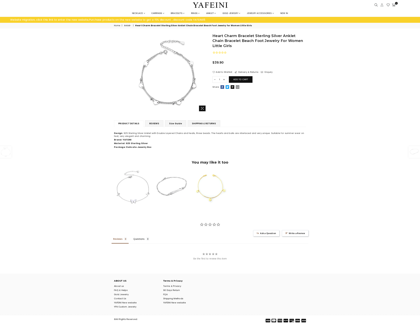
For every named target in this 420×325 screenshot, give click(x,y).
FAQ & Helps (121, 290)
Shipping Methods (173, 298)
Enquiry (268, 72)
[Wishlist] (388, 4)
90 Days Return (171, 290)
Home (117, 25)
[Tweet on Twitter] (227, 87)
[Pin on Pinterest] (232, 87)
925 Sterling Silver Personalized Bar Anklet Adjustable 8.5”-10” (171, 181)
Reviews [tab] (117, 238)
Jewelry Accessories (259, 13)
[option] (110, 20)
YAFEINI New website (125, 302)
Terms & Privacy (172, 286)
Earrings (157, 13)
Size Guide (175, 123)
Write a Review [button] (297, 233)
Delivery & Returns (248, 72)
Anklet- (127, 25)
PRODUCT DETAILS (128, 123)
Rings (194, 13)
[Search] (376, 4)
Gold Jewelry (230, 13)
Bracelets (177, 13)
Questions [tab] (139, 238)
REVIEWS (154, 123)
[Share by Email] (237, 87)
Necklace (138, 13)
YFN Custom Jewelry (125, 306)
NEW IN (284, 13)
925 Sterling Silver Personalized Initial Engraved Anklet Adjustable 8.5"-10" (210, 181)
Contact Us (120, 298)
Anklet (210, 13)
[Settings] (381, 4)
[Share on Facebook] (222, 87)
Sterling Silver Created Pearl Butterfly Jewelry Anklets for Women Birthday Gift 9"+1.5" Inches (133, 181)
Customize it (175, 199)
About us (119, 286)
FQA (165, 294)
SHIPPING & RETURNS (204, 123)
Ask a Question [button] (268, 233)
